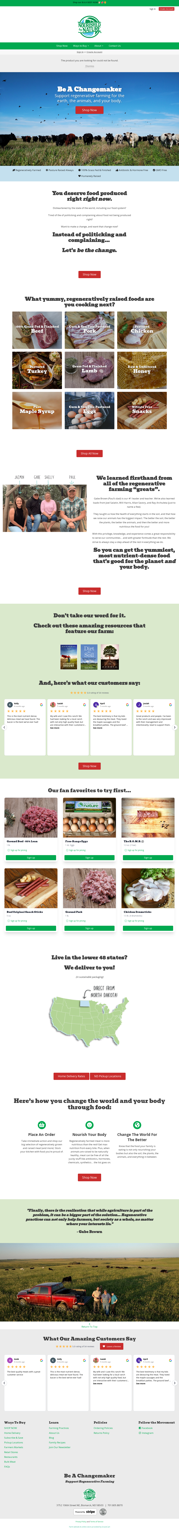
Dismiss (89, 66)
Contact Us (115, 45)
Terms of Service (96, 1521)
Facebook (147, 1428)
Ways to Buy (80, 45)
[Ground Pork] (89, 888)
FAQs (7, 1466)
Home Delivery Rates (71, 1076)
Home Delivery (12, 1433)
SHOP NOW (10, 1428)
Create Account (167, 9)
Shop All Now (89, 453)
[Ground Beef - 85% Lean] (30, 818)
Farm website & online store (80, 1527)
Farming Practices (59, 1428)
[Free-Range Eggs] (89, 818)
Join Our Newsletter (59, 1447)
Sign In (153, 9)
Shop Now (62, 45)
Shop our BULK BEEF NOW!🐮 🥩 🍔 (89, 2)
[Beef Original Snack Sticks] (30, 888)
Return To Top (89, 1326)
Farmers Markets (13, 1447)
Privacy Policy (81, 1521)
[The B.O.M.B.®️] (148, 818)
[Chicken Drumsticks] (148, 888)
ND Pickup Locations (107, 1076)
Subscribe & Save (13, 1437)
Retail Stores (11, 1452)
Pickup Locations (13, 1442)
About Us (54, 1433)
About (98, 45)
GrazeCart (106, 1527)
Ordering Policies (103, 1428)
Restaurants (10, 1457)
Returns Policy (101, 1433)
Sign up (31, 857)
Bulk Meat (10, 1461)
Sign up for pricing (19, 850)
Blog (51, 1437)
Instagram (147, 1433)
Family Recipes (57, 1442)
